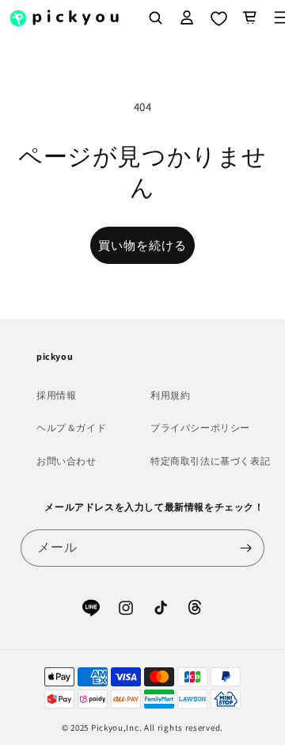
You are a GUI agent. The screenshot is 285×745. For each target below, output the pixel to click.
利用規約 (170, 395)
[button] (250, 17)
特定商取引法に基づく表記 (210, 461)
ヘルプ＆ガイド (71, 428)
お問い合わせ (66, 461)
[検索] (155, 17)
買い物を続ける (142, 245)
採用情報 (56, 395)
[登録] (246, 548)
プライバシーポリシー (200, 428)
